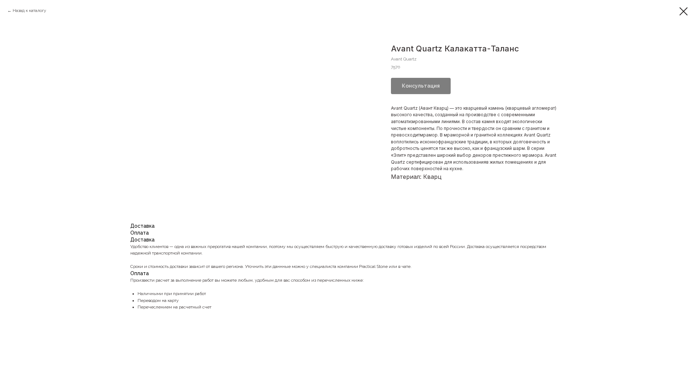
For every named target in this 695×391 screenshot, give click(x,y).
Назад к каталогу (29, 10)
